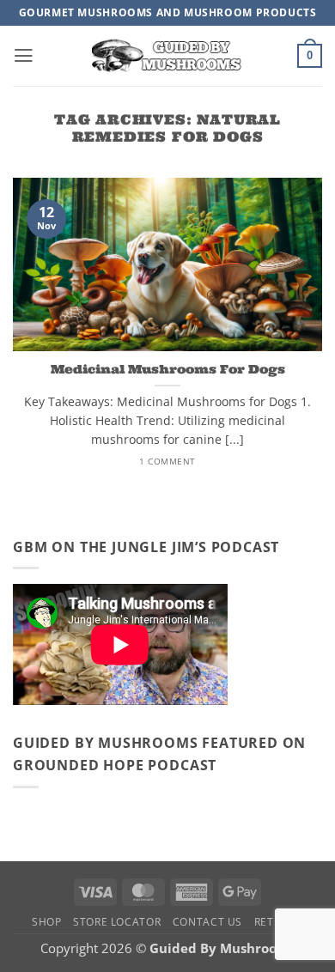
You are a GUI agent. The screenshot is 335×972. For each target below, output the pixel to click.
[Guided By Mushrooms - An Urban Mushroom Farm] (167, 55)
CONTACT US (207, 921)
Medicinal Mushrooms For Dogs (168, 369)
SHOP (47, 921)
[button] (23, 55)
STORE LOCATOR (117, 921)
